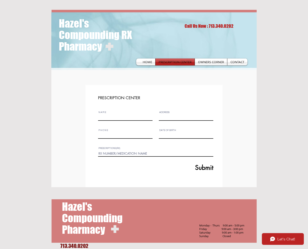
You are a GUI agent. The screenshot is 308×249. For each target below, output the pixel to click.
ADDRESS (164, 112)
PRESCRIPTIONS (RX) (109, 148)
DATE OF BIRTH (167, 130)
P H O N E (103, 130)
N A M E (102, 112)
